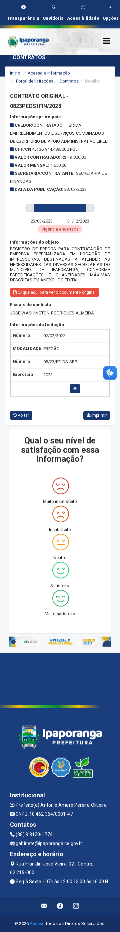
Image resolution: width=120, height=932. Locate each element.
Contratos (69, 81)
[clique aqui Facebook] (60, 906)
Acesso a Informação (49, 73)
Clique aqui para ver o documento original (56, 292)
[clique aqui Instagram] (76, 906)
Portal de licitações (34, 81)
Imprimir (98, 415)
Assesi (36, 923)
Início (15, 73)
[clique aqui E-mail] (44, 906)
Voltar (23, 415)
